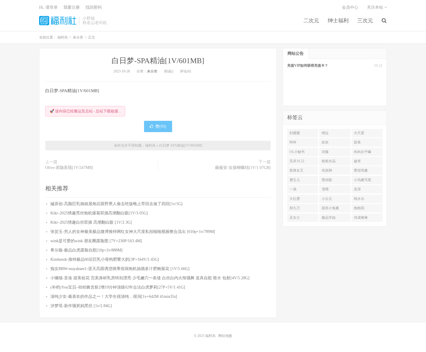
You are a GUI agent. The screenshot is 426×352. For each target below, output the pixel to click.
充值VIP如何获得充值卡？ (307, 65)
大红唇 (295, 199)
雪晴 (325, 189)
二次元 (311, 20)
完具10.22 (297, 161)
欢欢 (325, 142)
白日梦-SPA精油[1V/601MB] (158, 60)
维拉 (325, 133)
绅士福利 (338, 20)
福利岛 (57, 20)
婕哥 (357, 161)
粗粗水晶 (329, 161)
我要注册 (71, 7)
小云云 (327, 199)
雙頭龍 (327, 180)
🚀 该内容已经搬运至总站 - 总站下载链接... (85, 111)
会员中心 (350, 7)
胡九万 (295, 208)
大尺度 (359, 133)
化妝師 (327, 170)
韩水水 (359, 199)
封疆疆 (295, 133)
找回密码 (93, 7)
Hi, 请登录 (48, 7)
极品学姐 (329, 218)
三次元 (365, 20)
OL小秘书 (297, 152)
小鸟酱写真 (362, 180)
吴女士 (295, 218)
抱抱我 (359, 208)
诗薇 (325, 152)
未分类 (152, 71)
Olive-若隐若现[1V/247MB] (69, 167)
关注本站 (375, 7)
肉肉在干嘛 (362, 152)
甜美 (357, 142)
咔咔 (293, 142)
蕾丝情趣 (361, 170)
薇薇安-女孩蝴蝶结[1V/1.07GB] (243, 167)
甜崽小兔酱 (330, 208)
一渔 (293, 189)
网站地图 (225, 336)
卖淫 (357, 189)
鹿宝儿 (295, 180)
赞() (160, 126)
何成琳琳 (361, 218)
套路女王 (296, 170)
